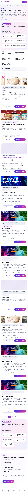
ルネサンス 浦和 (6, 228)
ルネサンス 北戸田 (7, 361)
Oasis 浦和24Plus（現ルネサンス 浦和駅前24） (13, 125)
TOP (2, 19)
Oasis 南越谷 (5, 297)
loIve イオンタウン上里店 (9, 93)
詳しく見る (8, 106)
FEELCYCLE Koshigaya (8, 192)
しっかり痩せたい (7, 36)
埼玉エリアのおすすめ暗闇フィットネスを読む (7, 53)
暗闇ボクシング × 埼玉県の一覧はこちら (20, 59)
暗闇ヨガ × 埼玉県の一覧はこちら (20, 53)
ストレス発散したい (19, 41)
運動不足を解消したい (7, 41)
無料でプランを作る (8, 481)
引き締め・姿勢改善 (19, 36)
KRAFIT (6, 2)
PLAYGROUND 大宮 (7, 160)
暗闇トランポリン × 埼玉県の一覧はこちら (7, 64)
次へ (17, 417)
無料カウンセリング (20, 106)
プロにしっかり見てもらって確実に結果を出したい (14, 46)
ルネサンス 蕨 (5, 262)
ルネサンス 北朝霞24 (7, 396)
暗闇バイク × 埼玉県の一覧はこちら (7, 59)
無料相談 (24, 1)
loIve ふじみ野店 (6, 327)
